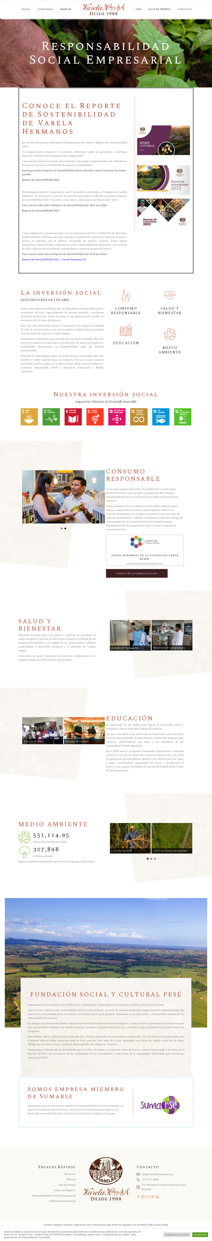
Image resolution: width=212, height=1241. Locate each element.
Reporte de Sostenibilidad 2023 (40, 211)
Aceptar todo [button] (200, 1234)
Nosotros (70, 1174)
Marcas (70, 1179)
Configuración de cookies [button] (177, 1234)
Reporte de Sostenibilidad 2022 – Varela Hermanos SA (54, 260)
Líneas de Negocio (64, 1190)
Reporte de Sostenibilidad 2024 (40, 180)
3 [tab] (155, 859)
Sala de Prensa (66, 1185)
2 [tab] (65, 528)
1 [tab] (62, 528)
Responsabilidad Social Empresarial (53, 1196)
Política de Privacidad (62, 1201)
